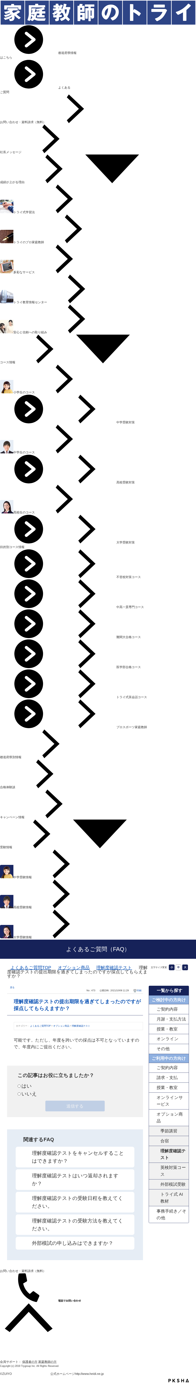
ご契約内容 (167, 1009)
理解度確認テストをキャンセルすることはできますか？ (78, 1157)
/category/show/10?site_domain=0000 (153, 1019)
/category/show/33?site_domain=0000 (153, 1214)
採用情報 (6, 1357)
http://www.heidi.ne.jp (89, 1373)
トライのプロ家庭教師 (29, 242)
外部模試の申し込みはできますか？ (72, 1243)
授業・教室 (167, 1029)
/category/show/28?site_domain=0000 (153, 1077)
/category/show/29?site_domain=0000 (153, 1087)
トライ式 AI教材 (171, 1198)
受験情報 (6, 847)
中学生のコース (24, 452)
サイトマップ (9, 1343)
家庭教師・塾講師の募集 (17, 1352)
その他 (163, 1048)
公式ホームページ (62, 1373)
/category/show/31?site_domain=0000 (153, 1101)
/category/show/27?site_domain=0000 (153, 1068)
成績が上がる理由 (12, 182)
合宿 (164, 1141)
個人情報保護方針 (12, 1348)
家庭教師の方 (47, 1361)
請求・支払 (167, 1077)
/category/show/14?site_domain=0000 (153, 1009)
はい (26, 1086)
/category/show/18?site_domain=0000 (153, 1049)
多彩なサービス (24, 272)
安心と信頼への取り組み (30, 332)
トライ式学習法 (24, 212)
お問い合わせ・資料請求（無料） (23, 122)
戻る (12, 987)
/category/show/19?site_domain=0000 (153, 1117)
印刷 (139, 990)
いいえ (29, 1093)
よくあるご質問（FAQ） (98, 949)
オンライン (168, 1038)
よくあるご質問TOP (30, 967)
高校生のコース (24, 512)
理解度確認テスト (114, 967)
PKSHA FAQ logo (178, 1380)
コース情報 (8, 362)
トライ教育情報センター (30, 302)
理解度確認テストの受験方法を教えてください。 (77, 1224)
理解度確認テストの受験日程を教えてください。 (77, 1202)
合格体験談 (8, 787)
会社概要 (6, 1338)
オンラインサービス (170, 1101)
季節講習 (168, 1131)
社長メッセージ (11, 152)
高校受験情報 (23, 907)
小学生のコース (24, 392)
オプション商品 (74, 967)
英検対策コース (173, 1171)
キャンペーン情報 (12, 817)
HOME (4, 1334)
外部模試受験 (173, 1184)
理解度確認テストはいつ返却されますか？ (75, 1179)
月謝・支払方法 (171, 1019)
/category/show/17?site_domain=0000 (153, 1039)
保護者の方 (30, 1361)
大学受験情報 (23, 937)
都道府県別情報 (11, 757)
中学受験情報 (23, 877)
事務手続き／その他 (171, 1214)
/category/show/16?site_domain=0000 (153, 1029)
